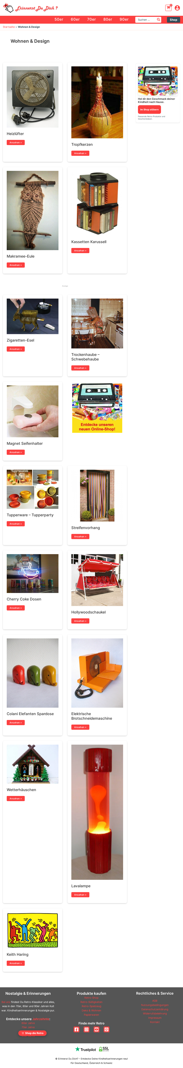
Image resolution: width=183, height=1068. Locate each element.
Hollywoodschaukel (88, 612)
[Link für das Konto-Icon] (177, 8)
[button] (173, 20)
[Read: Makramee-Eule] (32, 210)
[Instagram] (86, 1029)
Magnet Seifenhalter (25, 443)
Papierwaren (91, 1014)
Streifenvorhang (85, 527)
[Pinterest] (106, 1029)
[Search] (158, 20)
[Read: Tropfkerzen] (97, 102)
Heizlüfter (15, 133)
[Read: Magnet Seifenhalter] (32, 411)
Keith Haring (17, 954)
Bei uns (6, 1001)
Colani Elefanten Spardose (30, 714)
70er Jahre (28, 1027)
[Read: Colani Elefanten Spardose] (32, 672)
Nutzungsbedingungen (155, 1005)
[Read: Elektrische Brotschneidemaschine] (97, 672)
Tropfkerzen (82, 144)
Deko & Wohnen (91, 1010)
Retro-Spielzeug (91, 1006)
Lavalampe (80, 886)
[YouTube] (96, 1029)
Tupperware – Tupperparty (30, 515)
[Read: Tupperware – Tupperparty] (32, 488)
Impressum (155, 1017)
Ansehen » (15, 142)
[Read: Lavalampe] (97, 811)
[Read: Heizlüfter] (32, 96)
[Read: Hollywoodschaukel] (97, 579)
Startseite (9, 26)
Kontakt (155, 1022)
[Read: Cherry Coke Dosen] (32, 573)
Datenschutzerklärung (154, 1009)
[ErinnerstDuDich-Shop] (97, 407)
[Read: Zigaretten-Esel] (32, 316)
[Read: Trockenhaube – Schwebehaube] (97, 323)
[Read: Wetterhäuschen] (32, 763)
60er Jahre (28, 1023)
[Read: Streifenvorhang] (97, 495)
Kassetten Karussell (88, 242)
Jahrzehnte (40, 1019)
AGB (154, 1000)
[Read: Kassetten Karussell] (97, 203)
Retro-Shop (91, 997)
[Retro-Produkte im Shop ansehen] (158, 81)
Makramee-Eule (20, 256)
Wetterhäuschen (21, 789)
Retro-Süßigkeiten (91, 1001)
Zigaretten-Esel (20, 340)
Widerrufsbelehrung (155, 1013)
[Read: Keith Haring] (32, 930)
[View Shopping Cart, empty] (168, 8)
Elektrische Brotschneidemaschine (91, 716)
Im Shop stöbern (149, 109)
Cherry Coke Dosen (24, 599)
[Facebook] (76, 1029)
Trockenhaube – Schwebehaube (85, 356)
